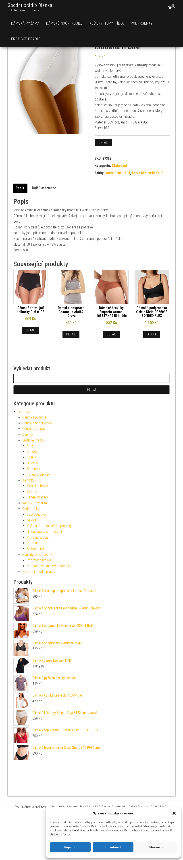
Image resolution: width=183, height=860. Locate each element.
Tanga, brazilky (37, 497)
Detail (103, 142)
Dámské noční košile (64, 23)
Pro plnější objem (39, 537)
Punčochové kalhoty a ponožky (49, 566)
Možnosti (156, 847)
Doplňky (27, 434)
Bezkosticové (36, 514)
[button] (174, 813)
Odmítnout (113, 847)
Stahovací (119, 165)
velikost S (156, 173)
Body (30, 446)
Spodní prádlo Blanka (30, 5)
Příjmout (70, 847)
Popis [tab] (20, 188)
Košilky (32, 457)
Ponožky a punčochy (37, 554)
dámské (128, 65)
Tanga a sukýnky (39, 474)
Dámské (24, 412)
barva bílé (139, 173)
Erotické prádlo (26, 39)
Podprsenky (142, 23)
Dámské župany (33, 429)
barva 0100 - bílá (117, 173)
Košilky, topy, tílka (106, 23)
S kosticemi (35, 549)
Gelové (31, 520)
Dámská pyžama (25, 23)
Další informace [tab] (44, 188)
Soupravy (33, 469)
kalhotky (141, 65)
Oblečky (32, 463)
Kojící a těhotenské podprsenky (49, 526)
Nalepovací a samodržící (44, 531)
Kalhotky (28, 480)
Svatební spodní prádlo (38, 571)
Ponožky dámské (39, 560)
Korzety (32, 452)
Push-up (33, 543)
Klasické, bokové (38, 486)
